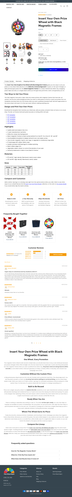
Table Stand (43, 40)
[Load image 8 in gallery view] (29, 46)
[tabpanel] (36, 135)
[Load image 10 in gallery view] (14, 53)
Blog (37, 479)
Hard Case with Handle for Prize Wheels (36, 233)
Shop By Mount (31, 4)
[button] (10, 4)
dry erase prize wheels (34, 431)
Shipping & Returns (41, 481)
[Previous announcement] (4, 1)
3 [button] (36, 343)
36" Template (11, 121)
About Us (38, 471)
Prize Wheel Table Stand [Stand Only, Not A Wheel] (49, 234)
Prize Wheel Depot (57, 474)
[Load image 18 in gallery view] (29, 61)
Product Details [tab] (9, 81)
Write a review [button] (58, 254)
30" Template (11, 119)
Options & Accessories (56, 433)
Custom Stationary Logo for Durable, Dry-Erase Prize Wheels (9, 234)
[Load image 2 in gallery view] (14, 46)
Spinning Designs (57, 471)
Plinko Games (42, 4)
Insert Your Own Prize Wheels (33, 184)
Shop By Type (10, 4)
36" (57, 35)
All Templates (11, 123)
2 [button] (34, 343)
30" (51, 35)
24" (46, 35)
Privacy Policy (39, 474)
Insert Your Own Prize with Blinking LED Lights (41, 427)
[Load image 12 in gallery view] (21, 53)
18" (40, 35)
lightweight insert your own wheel (40, 429)
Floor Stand (64, 41)
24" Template (11, 117)
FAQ (37, 476)
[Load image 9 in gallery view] (7, 53)
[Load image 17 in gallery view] (21, 61)
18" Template (11, 115)
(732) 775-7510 (8, 477)
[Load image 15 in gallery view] (7, 61)
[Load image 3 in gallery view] (21, 46)
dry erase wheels (61, 184)
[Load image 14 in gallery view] (29, 53)
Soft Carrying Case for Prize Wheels (23, 233)
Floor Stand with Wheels (47, 44)
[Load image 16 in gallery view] (14, 61)
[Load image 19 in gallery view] (7, 68)
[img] (8, 266)
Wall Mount (53, 40)
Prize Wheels (23, 471)
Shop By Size (20, 4)
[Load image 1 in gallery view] (7, 46)
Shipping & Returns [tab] (29, 81)
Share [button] (41, 75)
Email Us (6, 480)
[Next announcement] (68, 1)
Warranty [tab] (19, 81)
